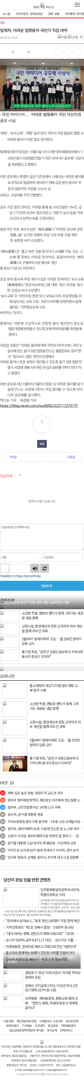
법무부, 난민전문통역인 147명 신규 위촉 (30, 807)
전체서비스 (66, 1030)
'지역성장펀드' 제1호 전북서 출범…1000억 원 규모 (40, 927)
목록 (41, 444)
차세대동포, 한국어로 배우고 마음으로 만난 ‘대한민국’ (41, 946)
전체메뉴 (77, 4)
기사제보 (27, 1025)
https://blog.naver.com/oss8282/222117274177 (39, 406)
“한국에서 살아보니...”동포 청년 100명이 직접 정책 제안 (43, 920)
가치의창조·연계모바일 (29, 14)
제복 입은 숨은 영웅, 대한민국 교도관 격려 (32, 792)
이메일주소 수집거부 (51, 1021)
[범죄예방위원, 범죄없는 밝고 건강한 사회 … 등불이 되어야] (5, 966)
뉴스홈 (6, 14)
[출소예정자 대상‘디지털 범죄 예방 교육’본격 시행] (2, 606)
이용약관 (8, 1021)
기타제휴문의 (68, 1025)
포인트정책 (72, 1021)
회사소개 (52, 1030)
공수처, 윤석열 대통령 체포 (22, 814)
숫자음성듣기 (34, 568)
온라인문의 (12, 1025)
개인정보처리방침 (26, 1021)
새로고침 (44, 568)
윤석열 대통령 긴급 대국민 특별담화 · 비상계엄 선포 (38, 843)
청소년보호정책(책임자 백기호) (26, 1030)
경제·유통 (53, 14)
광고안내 (53, 1025)
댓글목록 (6, 475)
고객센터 (39, 1025)
